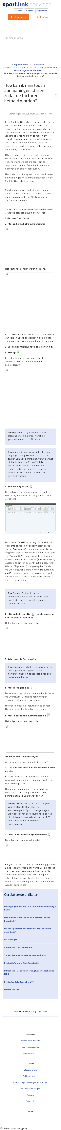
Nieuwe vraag (19, 17)
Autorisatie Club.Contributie (18, 947)
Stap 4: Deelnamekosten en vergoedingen (25, 955)
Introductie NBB (12, 989)
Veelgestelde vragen (30, 1088)
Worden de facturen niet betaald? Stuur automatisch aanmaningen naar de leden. (30, 69)
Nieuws (30, 1095)
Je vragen (44, 17)
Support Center (20, 64)
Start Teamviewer (25, 1117)
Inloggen (29, 10)
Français (18, 10)
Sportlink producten (30, 1047)
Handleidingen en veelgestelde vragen (30, 1082)
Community (30, 1101)
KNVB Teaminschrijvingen (42, 50)
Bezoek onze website (30, 1040)
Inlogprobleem (20, 53)
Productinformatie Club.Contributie (21, 963)
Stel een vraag (30, 1070)
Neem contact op (30, 1053)
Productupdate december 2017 (19, 982)
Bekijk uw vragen (30, 1076)
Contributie (39, 64)
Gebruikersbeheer (38, 53)
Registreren (41, 10)
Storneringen (10, 939)
